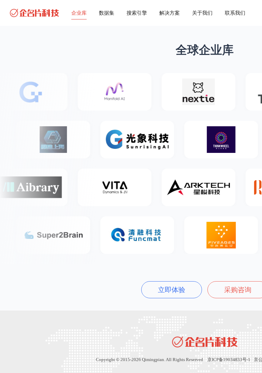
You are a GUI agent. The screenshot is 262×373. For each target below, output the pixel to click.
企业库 (79, 13)
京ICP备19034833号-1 (228, 359)
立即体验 (171, 289)
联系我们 (235, 13)
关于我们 (202, 13)
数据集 (106, 13)
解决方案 (169, 13)
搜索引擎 (137, 13)
